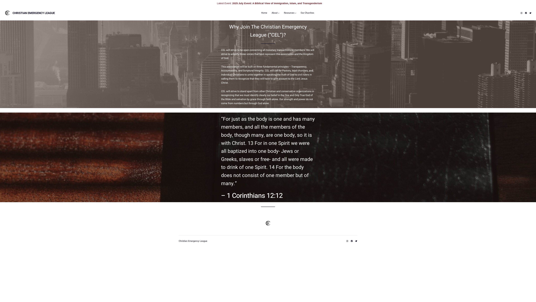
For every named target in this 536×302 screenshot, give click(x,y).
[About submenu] (278, 13)
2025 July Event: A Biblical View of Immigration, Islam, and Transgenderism (277, 3)
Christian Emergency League (34, 13)
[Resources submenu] (295, 13)
